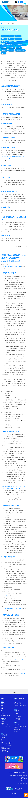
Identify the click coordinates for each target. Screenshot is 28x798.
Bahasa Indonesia (20, 50)
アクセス (2, 729)
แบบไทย (4, 50)
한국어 (19, 47)
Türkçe (11, 50)
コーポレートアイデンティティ (20, 706)
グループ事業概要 (17, 702)
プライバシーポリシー (23, 781)
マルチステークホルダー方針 (21, 777)
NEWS (3, 702)
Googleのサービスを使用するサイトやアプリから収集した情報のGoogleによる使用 (14, 487)
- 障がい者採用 (17, 718)
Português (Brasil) (20, 44)
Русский (10, 41)
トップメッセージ (4, 724)
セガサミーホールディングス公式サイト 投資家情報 (20, 728)
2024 (2, 708)
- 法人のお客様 (4, 751)
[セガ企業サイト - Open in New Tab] (9, 788)
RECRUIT (18, 710)
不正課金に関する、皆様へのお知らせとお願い (18, 775)
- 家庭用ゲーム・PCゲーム (6, 739)
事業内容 (2, 723)
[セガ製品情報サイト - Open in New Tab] (14, 759)
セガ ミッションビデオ (5, 726)
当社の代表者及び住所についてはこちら (11, 266)
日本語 (3, 35)
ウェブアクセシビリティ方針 (21, 778)
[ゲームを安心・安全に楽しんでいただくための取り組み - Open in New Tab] (14, 766)
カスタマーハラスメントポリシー (20, 773)
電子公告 (16, 731)
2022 (2, 712)
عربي (3, 53)
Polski (3, 41)
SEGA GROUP (19, 699)
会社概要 (2, 721)
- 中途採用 (16, 715)
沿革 (1, 728)
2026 (2, 705)
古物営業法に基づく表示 (22, 783)
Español (18, 38)
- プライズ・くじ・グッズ (6, 745)
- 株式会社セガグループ (5, 715)
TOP (2, 699)
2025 (2, 707)
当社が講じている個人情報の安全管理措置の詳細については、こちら (14, 157)
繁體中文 (4, 47)
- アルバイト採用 (17, 716)
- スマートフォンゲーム (5, 742)
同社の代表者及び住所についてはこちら (12, 608)
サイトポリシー (24, 780)
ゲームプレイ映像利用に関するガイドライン (18, 772)
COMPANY (4, 719)
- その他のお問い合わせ (5, 748)
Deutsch (11, 38)
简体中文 (12, 47)
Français (18, 35)
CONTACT (4, 734)
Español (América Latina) (7, 44)
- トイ (2, 747)
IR (17, 723)
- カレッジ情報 (17, 719)
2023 (2, 710)
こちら (4, 596)
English (10, 35)
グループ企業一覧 (17, 703)
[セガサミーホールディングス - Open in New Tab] (18, 788)
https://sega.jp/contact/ (16, 659)
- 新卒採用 (16, 713)
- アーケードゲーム (5, 743)
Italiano (3, 38)
